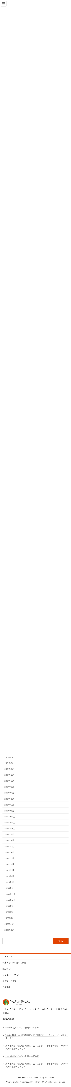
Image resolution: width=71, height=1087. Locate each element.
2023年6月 (9, 852)
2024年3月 (9, 798)
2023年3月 (9, 870)
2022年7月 (9, 918)
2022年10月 (9, 900)
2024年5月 (9, 787)
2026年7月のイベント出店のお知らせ (22, 1056)
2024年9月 (9, 763)
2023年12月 (9, 816)
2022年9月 (9, 906)
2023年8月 (9, 840)
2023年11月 (9, 822)
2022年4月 (9, 924)
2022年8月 (9, 912)
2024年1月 (9, 810)
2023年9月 (9, 834)
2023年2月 (9, 876)
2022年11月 (9, 894)
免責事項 (6, 987)
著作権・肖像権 (9, 981)
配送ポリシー (8, 968)
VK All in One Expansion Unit (54, 1082)
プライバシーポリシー (12, 975)
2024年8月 (9, 769)
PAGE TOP (66, 1051)
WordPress (19, 1082)
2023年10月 (9, 828)
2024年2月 (9, 805)
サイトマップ (8, 956)
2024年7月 (9, 775)
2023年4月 (9, 864)
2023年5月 (9, 858)
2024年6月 (9, 781)
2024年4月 (9, 792)
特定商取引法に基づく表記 (14, 962)
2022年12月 (9, 888)
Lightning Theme (34, 1082)
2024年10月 (9, 757)
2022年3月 (9, 930)
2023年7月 (9, 846)
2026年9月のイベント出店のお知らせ (22, 1027)
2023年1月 (9, 882)
